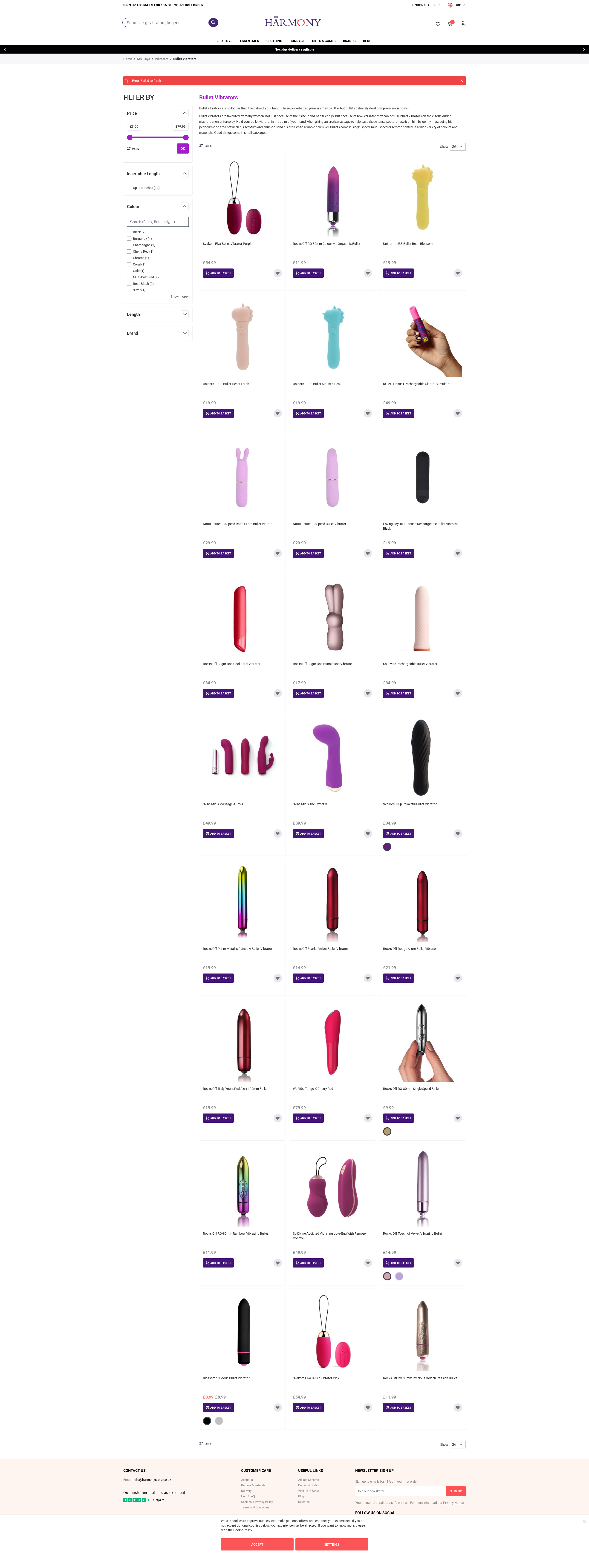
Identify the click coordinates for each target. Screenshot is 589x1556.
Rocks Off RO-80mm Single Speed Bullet (411, 1088)
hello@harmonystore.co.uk (152, 1479)
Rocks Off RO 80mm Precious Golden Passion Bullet (420, 1378)
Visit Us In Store (308, 1491)
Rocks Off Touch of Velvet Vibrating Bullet (412, 1233)
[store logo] (293, 21)
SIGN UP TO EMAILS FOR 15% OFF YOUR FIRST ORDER (163, 5)
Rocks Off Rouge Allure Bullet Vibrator (410, 948)
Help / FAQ (248, 1496)
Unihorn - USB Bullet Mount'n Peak (317, 384)
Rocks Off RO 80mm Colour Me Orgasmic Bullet (326, 243)
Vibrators (161, 59)
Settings (331, 1544)
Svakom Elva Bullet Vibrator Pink (316, 1378)
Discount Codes (308, 1485)
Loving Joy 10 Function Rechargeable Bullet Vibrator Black (420, 526)
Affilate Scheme (308, 1480)
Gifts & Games (324, 41)
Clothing (274, 41)
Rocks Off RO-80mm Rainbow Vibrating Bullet (235, 1233)
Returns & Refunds (253, 1485)
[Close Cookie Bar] (584, 1521)
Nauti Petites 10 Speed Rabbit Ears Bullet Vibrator (238, 524)
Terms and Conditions (255, 1507)
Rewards (304, 1502)
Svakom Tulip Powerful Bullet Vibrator (410, 804)
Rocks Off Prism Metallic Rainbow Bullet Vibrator (237, 948)
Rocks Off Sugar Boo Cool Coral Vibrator (231, 664)
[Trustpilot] (135, 1501)
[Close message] (462, 81)
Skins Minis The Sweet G (310, 804)
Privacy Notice (453, 1502)
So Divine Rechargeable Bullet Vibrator (410, 664)
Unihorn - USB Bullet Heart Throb (226, 384)
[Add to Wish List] (278, 273)
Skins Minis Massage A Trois (223, 804)
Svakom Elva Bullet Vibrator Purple (227, 243)
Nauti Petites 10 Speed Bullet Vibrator (319, 524)
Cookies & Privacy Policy (257, 1502)
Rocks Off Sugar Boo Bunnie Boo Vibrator (322, 664)
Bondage (297, 41)
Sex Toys (225, 41)
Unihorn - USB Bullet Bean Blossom (408, 243)
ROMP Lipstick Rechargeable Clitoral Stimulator (417, 384)
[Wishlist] (436, 24)
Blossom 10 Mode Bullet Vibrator (226, 1378)
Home (127, 59)
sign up (456, 1491)
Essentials (249, 41)
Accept (257, 1544)
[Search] (213, 22)
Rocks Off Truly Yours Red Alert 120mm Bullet (235, 1088)
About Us (247, 1480)
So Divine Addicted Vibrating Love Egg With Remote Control (329, 1235)
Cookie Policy (242, 1530)
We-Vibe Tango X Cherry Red (313, 1088)
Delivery (246, 1491)
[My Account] (463, 24)
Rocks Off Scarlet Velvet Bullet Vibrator (320, 948)
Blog (367, 41)
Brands (349, 41)
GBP (458, 5)
